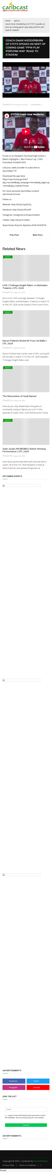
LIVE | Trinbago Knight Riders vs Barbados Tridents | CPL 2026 (25, 287)
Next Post (38, 235)
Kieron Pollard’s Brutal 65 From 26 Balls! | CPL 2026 (24, 342)
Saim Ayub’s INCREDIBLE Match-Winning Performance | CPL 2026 (24, 450)
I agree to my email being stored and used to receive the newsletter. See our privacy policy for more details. (25, 1116)
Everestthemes (41, 1161)
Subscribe (26, 1125)
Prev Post (14, 235)
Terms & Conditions (27, 1165)
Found (3, 1170)
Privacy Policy (8, 1165)
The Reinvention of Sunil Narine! (19, 396)
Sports (8, 257)
